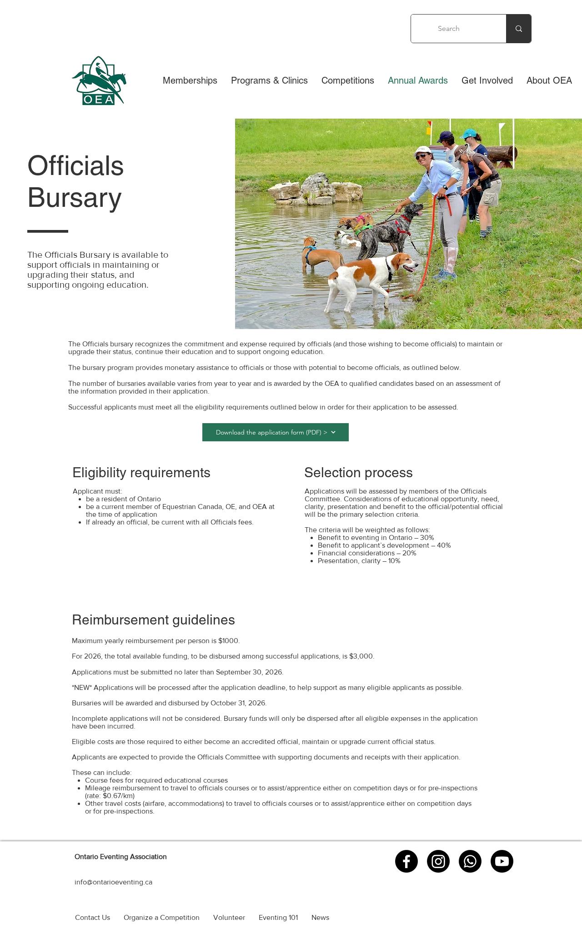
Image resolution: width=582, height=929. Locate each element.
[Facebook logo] (406, 861)
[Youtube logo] (502, 861)
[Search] (518, 29)
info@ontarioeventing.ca (113, 882)
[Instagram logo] (438, 861)
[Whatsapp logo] (470, 861)
